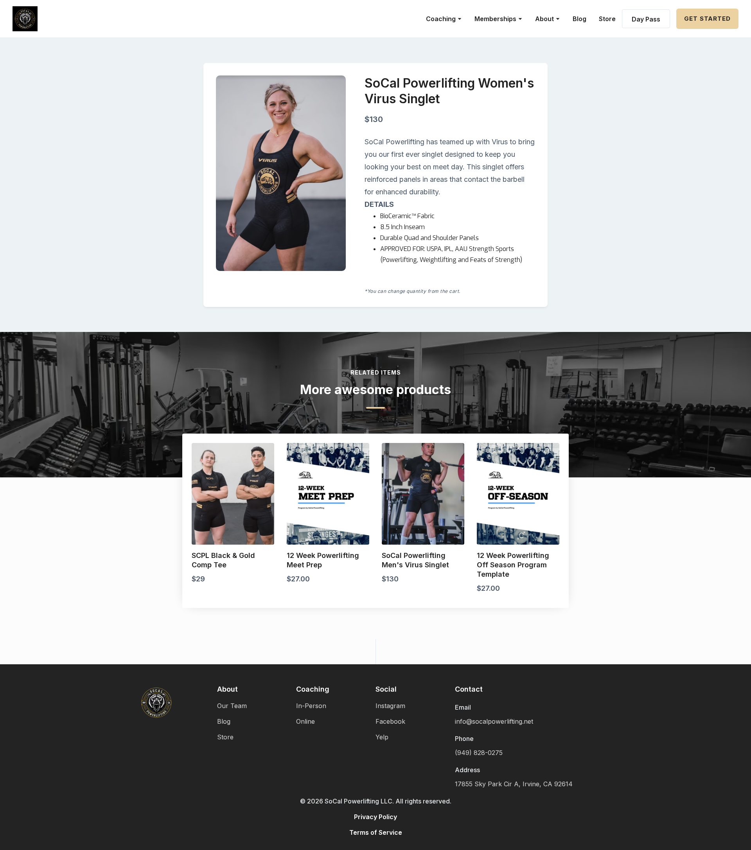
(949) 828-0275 (479, 753)
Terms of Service (375, 832)
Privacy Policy (375, 817)
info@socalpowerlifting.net (494, 721)
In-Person (311, 706)
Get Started (707, 18)
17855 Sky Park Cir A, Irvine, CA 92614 (514, 784)
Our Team (232, 706)
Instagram (390, 706)
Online (305, 721)
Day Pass (646, 19)
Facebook (390, 721)
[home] (25, 18)
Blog (579, 19)
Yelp (382, 737)
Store (607, 19)
